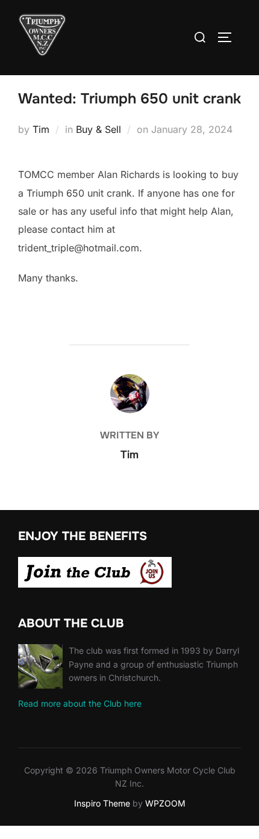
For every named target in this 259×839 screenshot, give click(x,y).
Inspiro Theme (102, 803)
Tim (41, 129)
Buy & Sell (98, 129)
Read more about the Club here (80, 703)
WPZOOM (165, 803)
